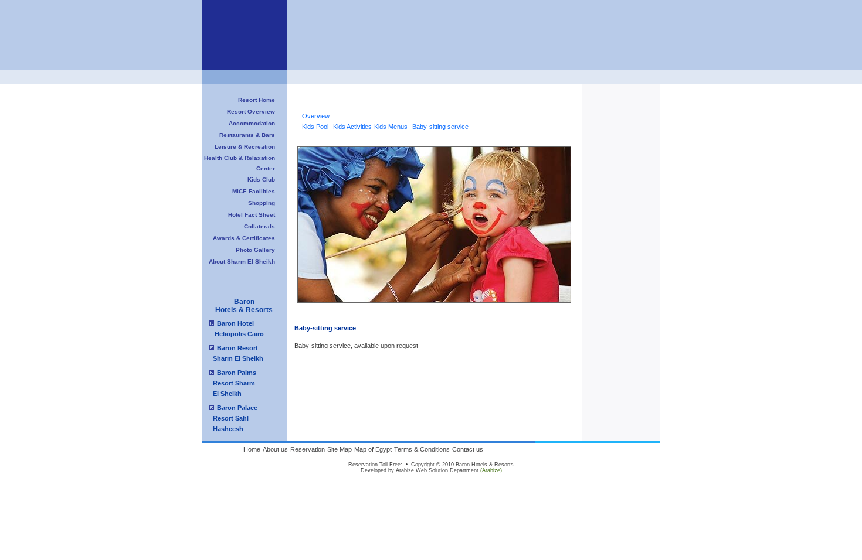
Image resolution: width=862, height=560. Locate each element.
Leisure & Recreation (245, 147)
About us (275, 449)
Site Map (339, 449)
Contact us (467, 449)
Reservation (307, 449)
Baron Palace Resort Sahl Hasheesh (231, 418)
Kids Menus (391, 126)
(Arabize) (491, 470)
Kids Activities (352, 126)
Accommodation (252, 123)
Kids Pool (315, 126)
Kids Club (261, 179)
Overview (316, 115)
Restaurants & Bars (247, 135)
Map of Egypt (373, 449)
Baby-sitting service (440, 126)
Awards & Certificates (244, 238)
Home (251, 449)
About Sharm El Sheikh (242, 261)
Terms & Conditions (422, 449)
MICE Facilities (253, 191)
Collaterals (259, 226)
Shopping (261, 203)
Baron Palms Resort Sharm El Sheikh (231, 383)
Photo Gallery (255, 250)
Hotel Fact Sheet (251, 214)
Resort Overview (251, 111)
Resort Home (256, 100)
